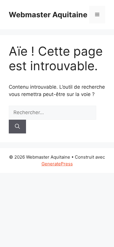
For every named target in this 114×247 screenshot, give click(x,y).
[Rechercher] (17, 127)
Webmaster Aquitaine (48, 14)
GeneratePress (57, 164)
